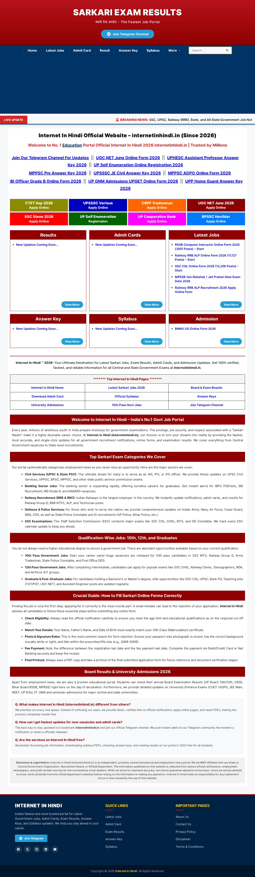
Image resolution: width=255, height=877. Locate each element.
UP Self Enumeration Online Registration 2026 (142, 164)
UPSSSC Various (98, 205)
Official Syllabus (127, 396)
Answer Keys (206, 396)
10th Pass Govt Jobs (126, 405)
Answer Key (128, 50)
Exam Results (114, 832)
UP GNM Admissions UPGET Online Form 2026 (137, 181)
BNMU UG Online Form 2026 (195, 329)
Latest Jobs (55, 50)
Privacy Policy (185, 832)
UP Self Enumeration (98, 218)
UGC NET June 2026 (216, 205)
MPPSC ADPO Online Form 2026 (195, 173)
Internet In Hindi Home (47, 388)
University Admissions (47, 405)
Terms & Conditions (190, 847)
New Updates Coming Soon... (37, 245)
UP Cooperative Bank (157, 218)
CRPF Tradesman (157, 205)
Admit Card (82, 50)
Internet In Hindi (126, 871)
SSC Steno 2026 (39, 218)
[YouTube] (55, 849)
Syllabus (153, 50)
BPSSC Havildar (216, 218)
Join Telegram (33, 838)
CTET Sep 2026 (39, 205)
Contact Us (183, 824)
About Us (182, 817)
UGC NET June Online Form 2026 (132, 157)
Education (72, 145)
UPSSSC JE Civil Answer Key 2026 (123, 173)
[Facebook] (18, 849)
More (173, 50)
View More (72, 304)
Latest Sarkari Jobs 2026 (126, 388)
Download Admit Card (47, 396)
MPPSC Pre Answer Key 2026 (54, 173)
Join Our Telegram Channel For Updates (53, 157)
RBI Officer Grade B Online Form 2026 (48, 181)
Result (105, 50)
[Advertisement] (127, 86)
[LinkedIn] (45, 849)
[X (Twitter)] (27, 849)
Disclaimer (183, 839)
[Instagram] (36, 849)
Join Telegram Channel (131, 34)
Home (32, 50)
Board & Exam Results (206, 388)
